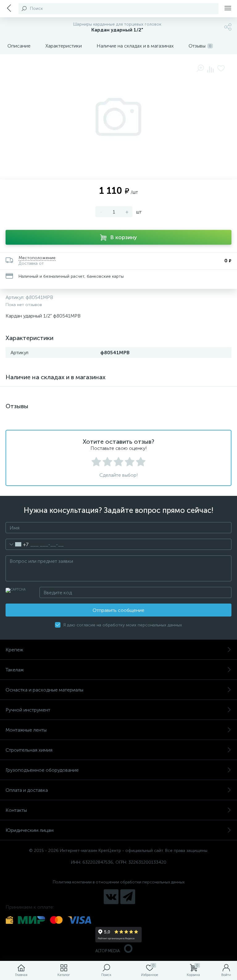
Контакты (16, 810)
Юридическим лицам (30, 830)
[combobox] (17, 544)
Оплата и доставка (27, 790)
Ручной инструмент (28, 710)
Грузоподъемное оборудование (42, 770)
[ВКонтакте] (111, 896)
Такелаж (15, 670)
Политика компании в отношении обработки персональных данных (119, 882)
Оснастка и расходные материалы (44, 690)
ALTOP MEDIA (107, 951)
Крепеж (14, 650)
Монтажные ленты (26, 730)
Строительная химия (29, 750)
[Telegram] (127, 896)
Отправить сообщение (118, 610)
